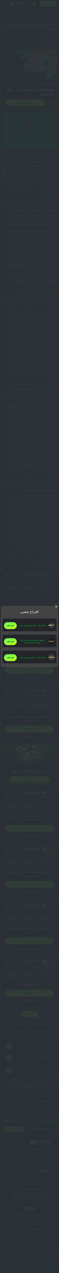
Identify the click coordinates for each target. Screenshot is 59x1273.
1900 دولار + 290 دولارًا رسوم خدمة (32, 625)
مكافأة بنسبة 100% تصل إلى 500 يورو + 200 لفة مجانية (32, 641)
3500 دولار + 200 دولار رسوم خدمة (32, 658)
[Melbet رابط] (51, 628)
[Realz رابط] (51, 644)
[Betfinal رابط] (51, 660)
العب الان (10, 625)
